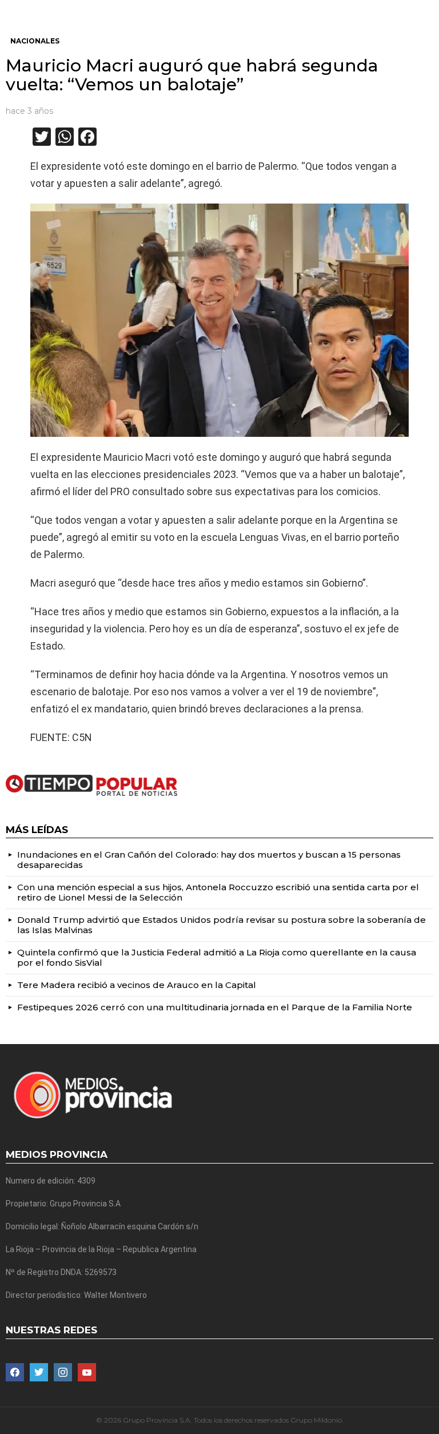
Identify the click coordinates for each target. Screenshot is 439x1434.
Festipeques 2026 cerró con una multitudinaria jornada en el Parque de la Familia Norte (214, 1007)
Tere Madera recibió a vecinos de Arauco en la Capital (136, 984)
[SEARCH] (428, 9)
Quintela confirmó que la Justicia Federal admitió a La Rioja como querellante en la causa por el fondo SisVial (216, 957)
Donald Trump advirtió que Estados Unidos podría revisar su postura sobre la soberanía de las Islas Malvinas (221, 924)
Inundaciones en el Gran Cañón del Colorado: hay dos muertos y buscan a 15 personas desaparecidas (209, 859)
